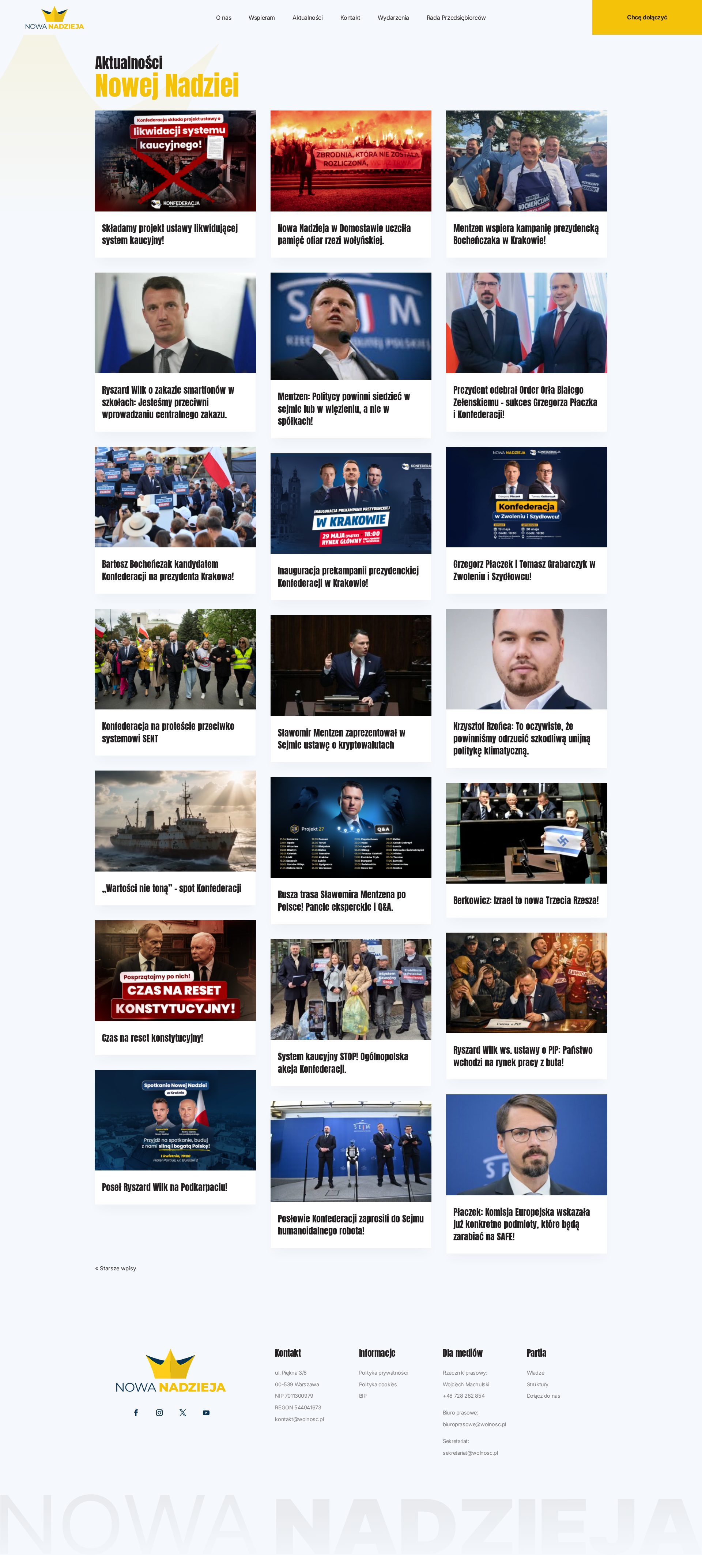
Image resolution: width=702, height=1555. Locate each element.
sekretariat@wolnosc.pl (470, 1453)
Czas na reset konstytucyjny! (152, 1038)
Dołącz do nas (544, 1396)
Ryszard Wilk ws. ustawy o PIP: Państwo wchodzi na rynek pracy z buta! (523, 1056)
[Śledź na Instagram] (159, 1412)
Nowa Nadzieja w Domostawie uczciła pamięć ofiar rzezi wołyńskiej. (344, 234)
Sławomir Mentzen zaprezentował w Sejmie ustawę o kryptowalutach (341, 739)
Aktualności (307, 18)
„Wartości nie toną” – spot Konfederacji (171, 888)
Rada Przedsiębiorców (456, 18)
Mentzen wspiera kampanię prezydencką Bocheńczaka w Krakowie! (526, 234)
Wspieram (262, 18)
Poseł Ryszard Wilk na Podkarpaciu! (164, 1187)
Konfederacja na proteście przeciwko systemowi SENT (168, 732)
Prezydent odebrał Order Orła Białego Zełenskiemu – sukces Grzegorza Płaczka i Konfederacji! (525, 402)
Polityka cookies (378, 1384)
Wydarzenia (393, 18)
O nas (223, 18)
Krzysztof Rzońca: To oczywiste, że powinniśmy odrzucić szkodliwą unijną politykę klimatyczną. (521, 738)
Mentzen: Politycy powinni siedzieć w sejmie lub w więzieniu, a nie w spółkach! (344, 409)
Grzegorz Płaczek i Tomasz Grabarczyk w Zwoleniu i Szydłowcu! (524, 570)
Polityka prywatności (383, 1372)
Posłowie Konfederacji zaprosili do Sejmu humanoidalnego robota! (351, 1225)
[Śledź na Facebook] (136, 1412)
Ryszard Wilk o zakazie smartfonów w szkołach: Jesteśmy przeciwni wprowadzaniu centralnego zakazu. (168, 402)
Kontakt (350, 18)
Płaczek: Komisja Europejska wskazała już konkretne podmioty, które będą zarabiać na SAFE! (521, 1224)
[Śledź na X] (182, 1412)
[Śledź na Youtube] (206, 1412)
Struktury (537, 1384)
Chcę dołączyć (647, 17)
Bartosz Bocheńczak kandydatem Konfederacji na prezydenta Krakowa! (168, 570)
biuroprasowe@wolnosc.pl (474, 1424)
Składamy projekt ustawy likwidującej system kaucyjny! (170, 234)
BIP (363, 1396)
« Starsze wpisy (115, 1268)
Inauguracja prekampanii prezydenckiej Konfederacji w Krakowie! (348, 577)
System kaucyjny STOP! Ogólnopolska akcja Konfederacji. (343, 1063)
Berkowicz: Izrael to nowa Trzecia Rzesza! (526, 900)
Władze (535, 1372)
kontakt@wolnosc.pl (299, 1419)
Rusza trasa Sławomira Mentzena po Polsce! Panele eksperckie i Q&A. (342, 901)
